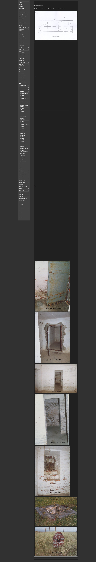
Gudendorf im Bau (22, 69)
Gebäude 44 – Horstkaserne (22, 119)
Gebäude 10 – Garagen (24, 93)
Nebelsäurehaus (23, 157)
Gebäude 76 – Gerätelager (24, 148)
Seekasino (22, 159)
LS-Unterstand (22, 155)
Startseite (20, 2)
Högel (20, 87)
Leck (20, 165)
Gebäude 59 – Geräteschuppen (23, 142)
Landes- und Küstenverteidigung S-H (23, 52)
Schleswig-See (22, 182)
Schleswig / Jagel (22, 180)
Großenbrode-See (22, 75)
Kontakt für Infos (21, 8)
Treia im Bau (21, 188)
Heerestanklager (22, 204)
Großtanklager (21, 202)
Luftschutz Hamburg (22, 27)
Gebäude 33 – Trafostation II (24, 103)
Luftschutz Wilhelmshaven (21, 41)
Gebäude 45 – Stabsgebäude (22, 122)
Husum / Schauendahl (23, 85)
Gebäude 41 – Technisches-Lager (23, 116)
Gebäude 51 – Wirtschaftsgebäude (23, 129)
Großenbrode (21, 73)
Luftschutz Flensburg (22, 22)
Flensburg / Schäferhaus (21, 65)
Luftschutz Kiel (21, 32)
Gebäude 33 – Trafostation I (24, 99)
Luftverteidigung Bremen (23, 14)
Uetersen (20, 192)
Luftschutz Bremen (22, 12)
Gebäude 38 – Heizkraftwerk (22, 109)
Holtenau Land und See (22, 83)
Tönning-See (21, 190)
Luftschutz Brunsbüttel (23, 16)
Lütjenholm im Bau (22, 174)
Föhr (20, 67)
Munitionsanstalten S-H (23, 198)
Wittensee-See (21, 196)
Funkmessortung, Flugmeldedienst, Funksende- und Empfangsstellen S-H (22, 56)
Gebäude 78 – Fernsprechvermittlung (24, 151)
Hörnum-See (21, 91)
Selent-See (21, 184)
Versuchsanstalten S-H (23, 200)
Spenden (20, 10)
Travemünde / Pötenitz (23, 186)
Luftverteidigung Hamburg (21, 30)
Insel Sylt (20, 47)
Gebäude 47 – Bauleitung (24, 124)
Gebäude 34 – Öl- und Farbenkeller (24, 106)
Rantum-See (21, 178)
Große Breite (21, 71)
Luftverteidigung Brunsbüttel (21, 19)
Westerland (21, 194)
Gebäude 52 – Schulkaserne (22, 133)
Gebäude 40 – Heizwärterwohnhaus (23, 112)
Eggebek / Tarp (22, 62)
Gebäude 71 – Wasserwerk (22, 146)
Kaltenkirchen (21, 163)
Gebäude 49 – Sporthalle (24, 126)
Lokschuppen (22, 153)
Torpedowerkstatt (23, 161)
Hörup (20, 89)
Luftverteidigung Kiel (22, 34)
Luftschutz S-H (21, 49)
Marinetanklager (21, 208)
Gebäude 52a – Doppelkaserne (22, 136)
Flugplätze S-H (21, 60)
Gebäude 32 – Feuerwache (22, 96)
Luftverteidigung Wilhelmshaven (21, 45)
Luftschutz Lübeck (22, 36)
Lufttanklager (21, 206)
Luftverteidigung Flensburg (21, 25)
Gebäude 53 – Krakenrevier (22, 139)
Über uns (20, 4)
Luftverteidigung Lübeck (23, 38)
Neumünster (21, 176)
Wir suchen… (21, 6)
